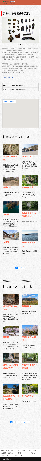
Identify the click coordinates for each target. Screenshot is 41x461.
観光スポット (10, 450)
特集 (2, 450)
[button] (33, 2)
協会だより (18, 455)
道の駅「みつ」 (28, 156)
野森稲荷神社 (27, 395)
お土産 (3, 453)
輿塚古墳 (7, 187)
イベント (26, 453)
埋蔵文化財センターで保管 (12, 77)
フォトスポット (22, 450)
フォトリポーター (7, 455)
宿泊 (19, 453)
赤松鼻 (6, 214)
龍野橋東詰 (26, 306)
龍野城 (6, 337)
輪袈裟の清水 (27, 187)
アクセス (33, 453)
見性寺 (6, 242)
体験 (30, 450)
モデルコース (12, 453)
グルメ (35, 450)
